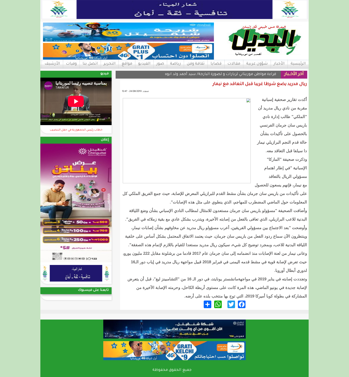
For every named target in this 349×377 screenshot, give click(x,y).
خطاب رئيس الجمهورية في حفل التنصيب (76, 130)
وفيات (71, 64)
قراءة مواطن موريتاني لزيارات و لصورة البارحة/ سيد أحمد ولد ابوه (220, 74)
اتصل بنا (90, 64)
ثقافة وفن (196, 64)
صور (160, 64)
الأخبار (279, 64)
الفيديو (144, 64)
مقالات (233, 64)
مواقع (127, 64)
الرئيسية (298, 64)
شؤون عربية (257, 64)
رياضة (175, 64)
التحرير (110, 64)
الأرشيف (52, 64)
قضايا (216, 64)
